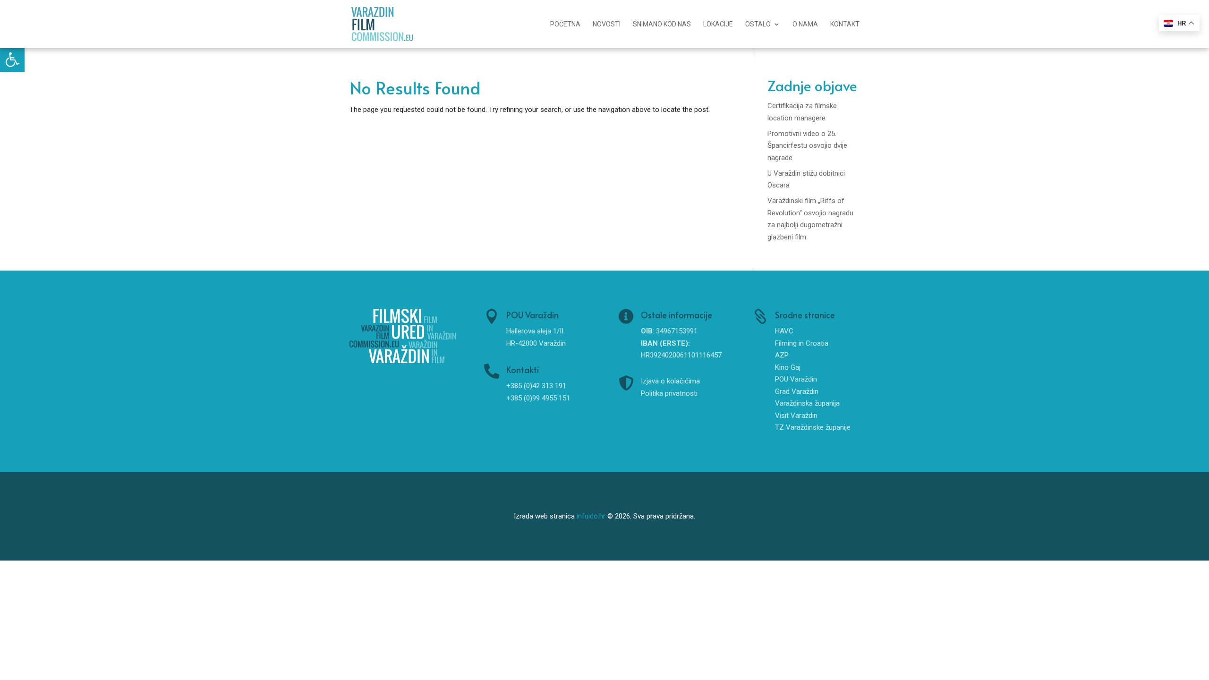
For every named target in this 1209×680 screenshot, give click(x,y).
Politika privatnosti (669, 393)
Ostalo (758, 24)
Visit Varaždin (796, 415)
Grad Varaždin (796, 391)
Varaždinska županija (807, 403)
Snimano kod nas (662, 24)
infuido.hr (591, 516)
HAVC (784, 331)
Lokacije (718, 24)
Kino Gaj (787, 367)
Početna (565, 24)
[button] (12, 59)
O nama (805, 24)
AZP (782, 355)
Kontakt (845, 24)
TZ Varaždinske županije (813, 427)
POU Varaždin (796, 379)
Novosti (607, 24)
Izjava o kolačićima (670, 381)
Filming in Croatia (801, 343)
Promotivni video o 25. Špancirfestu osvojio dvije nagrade (807, 145)
